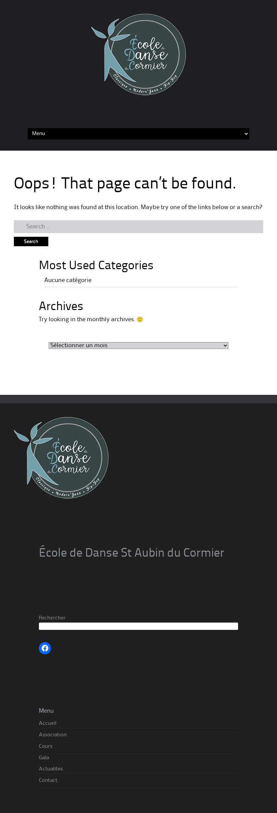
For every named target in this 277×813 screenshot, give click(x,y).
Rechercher (52, 618)
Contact (48, 780)
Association (53, 735)
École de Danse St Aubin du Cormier (131, 554)
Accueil (47, 723)
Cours (45, 746)
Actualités (51, 769)
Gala (44, 758)
